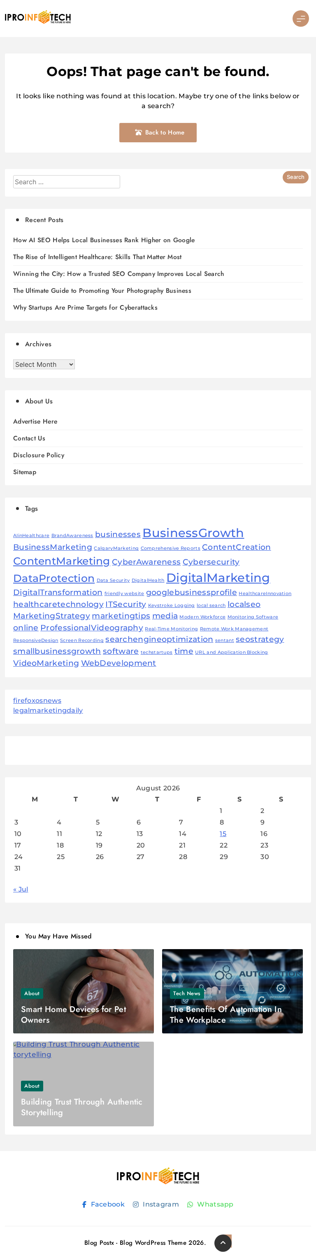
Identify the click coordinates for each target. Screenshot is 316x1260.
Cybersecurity (211, 562)
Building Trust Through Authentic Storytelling (82, 1107)
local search (211, 605)
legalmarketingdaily (48, 710)
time (183, 651)
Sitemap (24, 472)
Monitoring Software (253, 617)
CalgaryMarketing (116, 548)
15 (223, 834)
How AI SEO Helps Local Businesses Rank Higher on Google (104, 240)
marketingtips (121, 616)
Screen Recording (82, 640)
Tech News (187, 993)
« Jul (20, 889)
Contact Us (29, 438)
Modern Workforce (202, 617)
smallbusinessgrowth (57, 651)
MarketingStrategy (51, 616)
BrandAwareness (72, 535)
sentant (224, 640)
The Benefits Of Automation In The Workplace (226, 1014)
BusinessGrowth (193, 533)
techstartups (157, 652)
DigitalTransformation (57, 592)
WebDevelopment (118, 663)
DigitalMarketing (218, 577)
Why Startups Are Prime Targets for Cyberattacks (85, 307)
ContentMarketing (61, 561)
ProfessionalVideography (91, 627)
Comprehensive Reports (170, 548)
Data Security (113, 580)
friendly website (124, 593)
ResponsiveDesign (35, 640)
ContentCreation (236, 547)
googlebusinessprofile (191, 592)
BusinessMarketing (52, 547)
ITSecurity (125, 604)
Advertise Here (35, 421)
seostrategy (260, 639)
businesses (118, 534)
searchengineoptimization (159, 639)
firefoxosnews (37, 700)
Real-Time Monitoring (171, 629)
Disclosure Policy (38, 455)
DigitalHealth (148, 580)
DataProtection (54, 578)
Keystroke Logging (171, 605)
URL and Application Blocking (231, 652)
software (121, 651)
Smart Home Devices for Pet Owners (73, 1014)
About (32, 993)
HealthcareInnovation (265, 593)
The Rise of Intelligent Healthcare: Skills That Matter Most (97, 257)
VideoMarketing (46, 663)
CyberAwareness (146, 562)
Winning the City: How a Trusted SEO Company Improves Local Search (118, 273)
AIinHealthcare (31, 535)
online (26, 627)
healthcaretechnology (58, 604)
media (165, 616)
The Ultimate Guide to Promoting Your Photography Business (102, 290)
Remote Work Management (234, 629)
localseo (244, 604)
